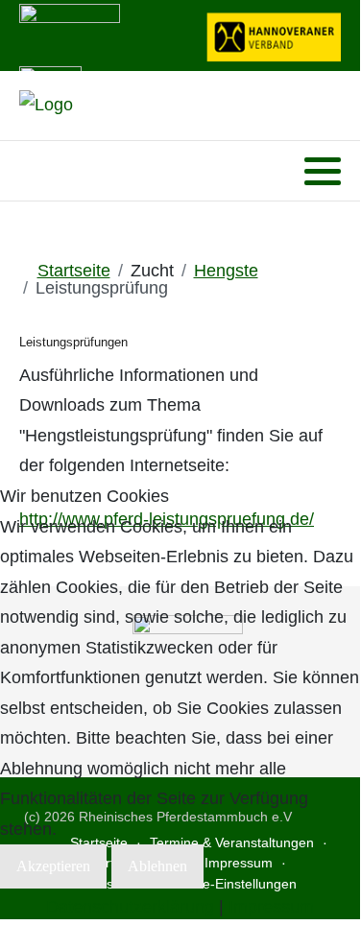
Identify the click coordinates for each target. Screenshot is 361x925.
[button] (322, 172)
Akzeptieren (53, 866)
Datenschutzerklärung (130, 906)
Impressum (271, 906)
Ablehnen (157, 866)
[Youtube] (57, 171)
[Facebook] (32, 171)
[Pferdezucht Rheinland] (46, 105)
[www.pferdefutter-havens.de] (69, 33)
